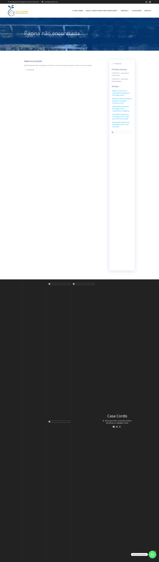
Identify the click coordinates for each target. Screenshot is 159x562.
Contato (147, 10)
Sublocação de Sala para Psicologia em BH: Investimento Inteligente (120, 108)
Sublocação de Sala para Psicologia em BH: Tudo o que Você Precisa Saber (121, 116)
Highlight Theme (122, 423)
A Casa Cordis (78, 10)
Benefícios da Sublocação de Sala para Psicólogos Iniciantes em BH (122, 101)
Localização (137, 10)
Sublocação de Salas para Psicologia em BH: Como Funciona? (121, 124)
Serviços (124, 10)
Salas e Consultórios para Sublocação (101, 10)
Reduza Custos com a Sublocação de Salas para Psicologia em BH (121, 93)
